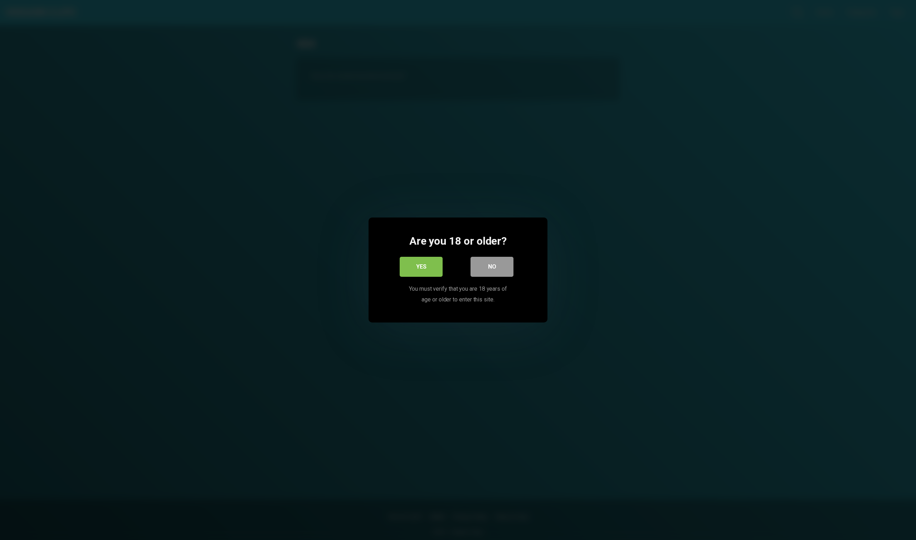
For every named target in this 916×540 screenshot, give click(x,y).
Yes (421, 266)
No (492, 266)
